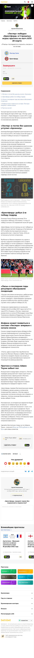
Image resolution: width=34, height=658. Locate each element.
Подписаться (17, 495)
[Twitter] (29, 471)
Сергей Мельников (17, 28)
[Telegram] (32, 471)
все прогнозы (5, 530)
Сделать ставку (17, 83)
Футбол (15, 20)
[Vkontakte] (25, 471)
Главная (3, 20)
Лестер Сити (14, 53)
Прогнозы (9, 20)
